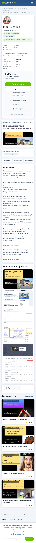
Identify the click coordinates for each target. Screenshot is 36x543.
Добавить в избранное (18, 92)
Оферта (20, 519)
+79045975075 (19, 104)
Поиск (4, 519)
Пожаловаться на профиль (18, 114)
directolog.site (19, 108)
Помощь (27, 515)
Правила (12, 519)
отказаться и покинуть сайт (12, 539)
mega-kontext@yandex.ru (19, 100)
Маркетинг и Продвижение (12, 122)
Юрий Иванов (11, 27)
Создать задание (18, 89)
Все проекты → (30, 396)
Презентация (18, 160)
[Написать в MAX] (18, 95)
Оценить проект (12, 388)
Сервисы (18, 515)
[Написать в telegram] (14, 95)
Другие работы (29, 160)
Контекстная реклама (11, 154)
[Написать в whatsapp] (22, 95)
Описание (7, 160)
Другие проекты (8, 396)
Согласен (29, 539)
